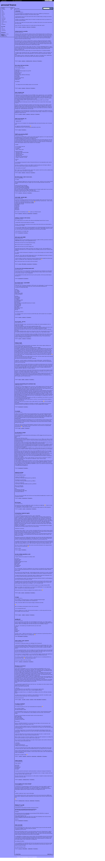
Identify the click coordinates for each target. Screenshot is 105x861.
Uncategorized (3, 24)
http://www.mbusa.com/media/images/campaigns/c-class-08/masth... (26, 809)
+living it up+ (3, 14)
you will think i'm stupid (20, 432)
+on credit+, (20, 114)
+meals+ (2, 15)
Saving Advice (34, 856)
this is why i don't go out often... (22, 65)
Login (13, 0)
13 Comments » (25, 278)
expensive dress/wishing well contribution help (25, 383)
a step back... (18, 11)
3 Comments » (33, 172)
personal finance (25, 856)
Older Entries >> (50, 854)
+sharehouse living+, (26, 779)
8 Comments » (24, 129)
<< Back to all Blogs (3, 0)
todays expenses (18, 760)
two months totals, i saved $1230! (22, 282)
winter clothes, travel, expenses (22, 640)
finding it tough (18, 342)
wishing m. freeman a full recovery (22, 217)
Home (16, 8)
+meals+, (19, 88)
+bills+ (2, 10)
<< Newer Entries (18, 854)
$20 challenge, (25, 848)
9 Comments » (37, 800)
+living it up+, (25, 213)
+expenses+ (24, 317)
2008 (11, 9)
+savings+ (2, 20)
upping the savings (19, 472)
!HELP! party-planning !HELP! (21, 134)
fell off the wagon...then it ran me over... (23, 176)
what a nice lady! (18, 825)
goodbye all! (17, 619)
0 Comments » (30, 498)
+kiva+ (2, 27)
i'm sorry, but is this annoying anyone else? (24, 268)
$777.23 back (18, 502)
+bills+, (35, 699)
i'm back (17, 597)
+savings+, (24, 114)
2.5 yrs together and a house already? (23, 783)
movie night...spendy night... (21, 197)
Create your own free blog (18, 0)
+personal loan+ (29, 213)
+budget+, (23, 379)
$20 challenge (3, 9)
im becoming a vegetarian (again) (22, 513)
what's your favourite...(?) (20, 118)
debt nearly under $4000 (20, 237)
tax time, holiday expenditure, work (22, 554)
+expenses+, (23, 88)
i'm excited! (17, 411)
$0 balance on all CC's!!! (20, 666)
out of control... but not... (20, 321)
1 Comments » (37, 114)
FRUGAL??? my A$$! (19, 805)
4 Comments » (29, 317)
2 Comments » (25, 232)
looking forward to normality (21, 31)
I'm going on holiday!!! (20, 703)
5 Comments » (33, 88)
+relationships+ (3, 19)
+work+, (19, 428)
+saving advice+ (3, 30)
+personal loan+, (34, 756)
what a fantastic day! (19, 92)
